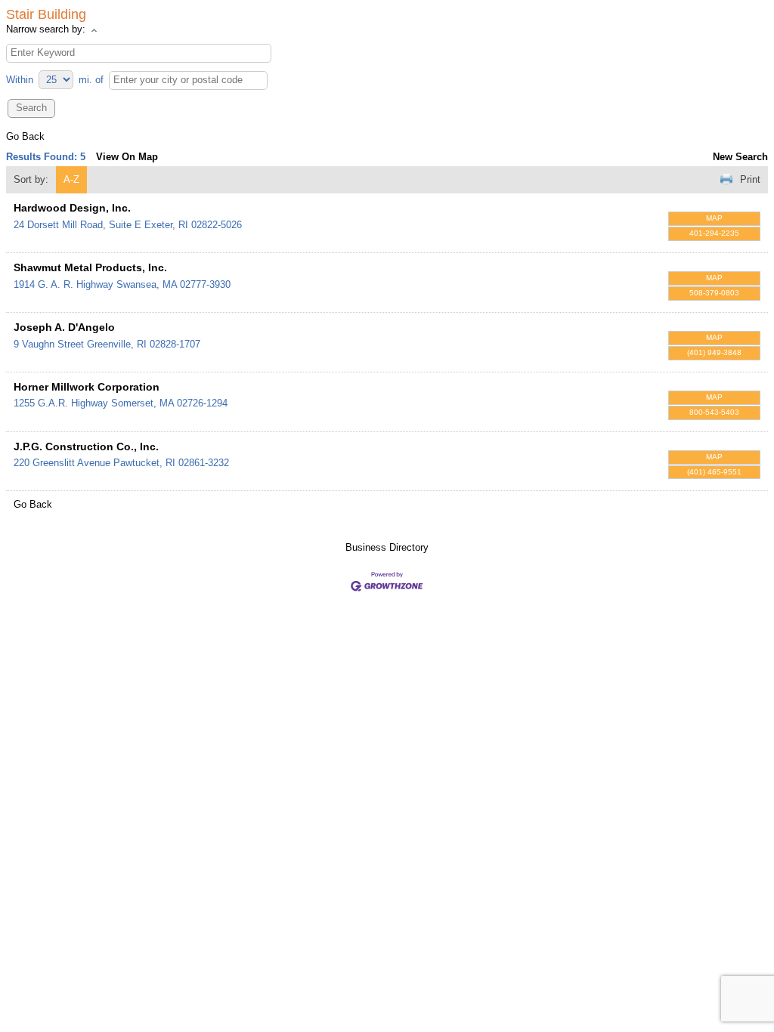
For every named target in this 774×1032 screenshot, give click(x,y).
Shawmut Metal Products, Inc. (90, 267)
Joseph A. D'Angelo (64, 327)
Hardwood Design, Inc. (72, 208)
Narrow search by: (45, 29)
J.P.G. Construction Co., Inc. (86, 446)
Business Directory (387, 547)
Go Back (25, 136)
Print (750, 179)
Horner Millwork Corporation (86, 387)
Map (714, 218)
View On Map (127, 156)
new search (740, 156)
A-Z (71, 179)
